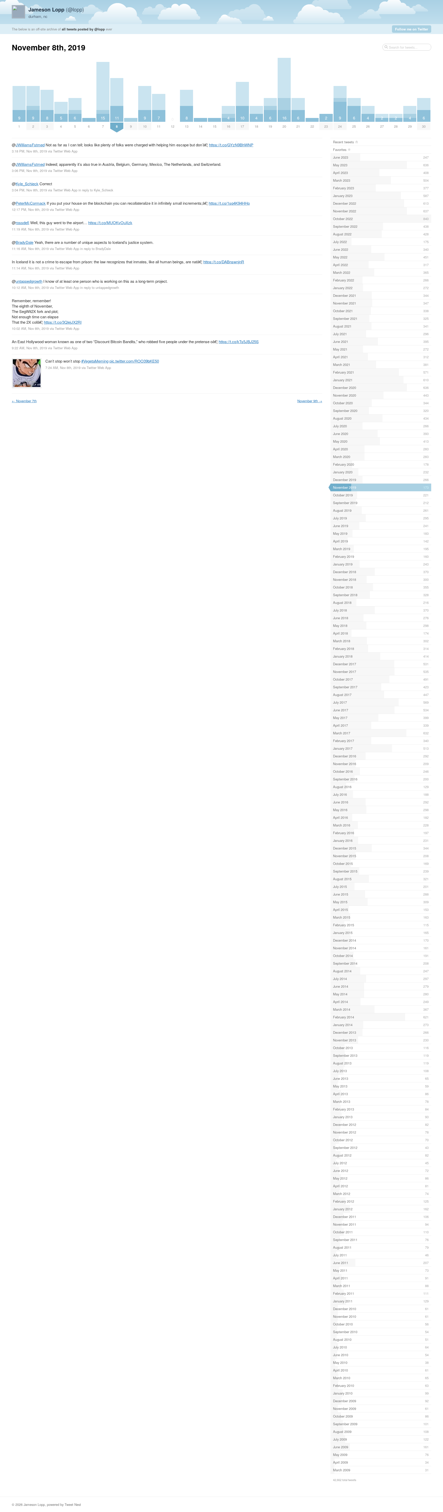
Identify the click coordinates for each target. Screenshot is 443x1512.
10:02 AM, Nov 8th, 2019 (30, 328)
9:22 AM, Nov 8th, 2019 (29, 347)
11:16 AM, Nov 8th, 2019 (30, 248)
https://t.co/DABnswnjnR (223, 261)
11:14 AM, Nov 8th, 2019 (30, 268)
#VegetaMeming (94, 361)
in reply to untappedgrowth (99, 287)
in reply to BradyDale (95, 248)
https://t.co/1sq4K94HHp (229, 203)
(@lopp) (56, 9)
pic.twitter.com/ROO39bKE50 (134, 361)
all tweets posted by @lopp (83, 29)
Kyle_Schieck (27, 183)
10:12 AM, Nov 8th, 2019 (30, 287)
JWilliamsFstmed (30, 144)
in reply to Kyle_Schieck (95, 190)
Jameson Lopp (34, 1504)
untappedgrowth (29, 281)
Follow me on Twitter (411, 29)
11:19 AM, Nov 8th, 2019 (30, 229)
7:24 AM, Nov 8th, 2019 (62, 367)
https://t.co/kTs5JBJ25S (239, 341)
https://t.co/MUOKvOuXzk (110, 222)
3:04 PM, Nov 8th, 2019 (29, 190)
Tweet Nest (73, 1504)
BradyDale (24, 242)
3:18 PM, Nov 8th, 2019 (29, 151)
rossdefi (22, 222)
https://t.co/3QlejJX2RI (63, 322)
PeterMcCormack (31, 203)
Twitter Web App (65, 151)
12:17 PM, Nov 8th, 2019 (30, 209)
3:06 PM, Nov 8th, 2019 (29, 170)
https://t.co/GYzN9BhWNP (231, 144)
